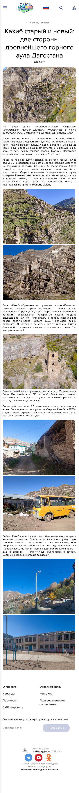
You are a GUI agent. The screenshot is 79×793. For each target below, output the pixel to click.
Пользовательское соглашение (53, 702)
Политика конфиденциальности (39, 769)
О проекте (10, 687)
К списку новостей (39, 22)
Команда (9, 693)
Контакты (46, 693)
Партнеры (10, 700)
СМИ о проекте (13, 707)
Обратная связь (51, 687)
